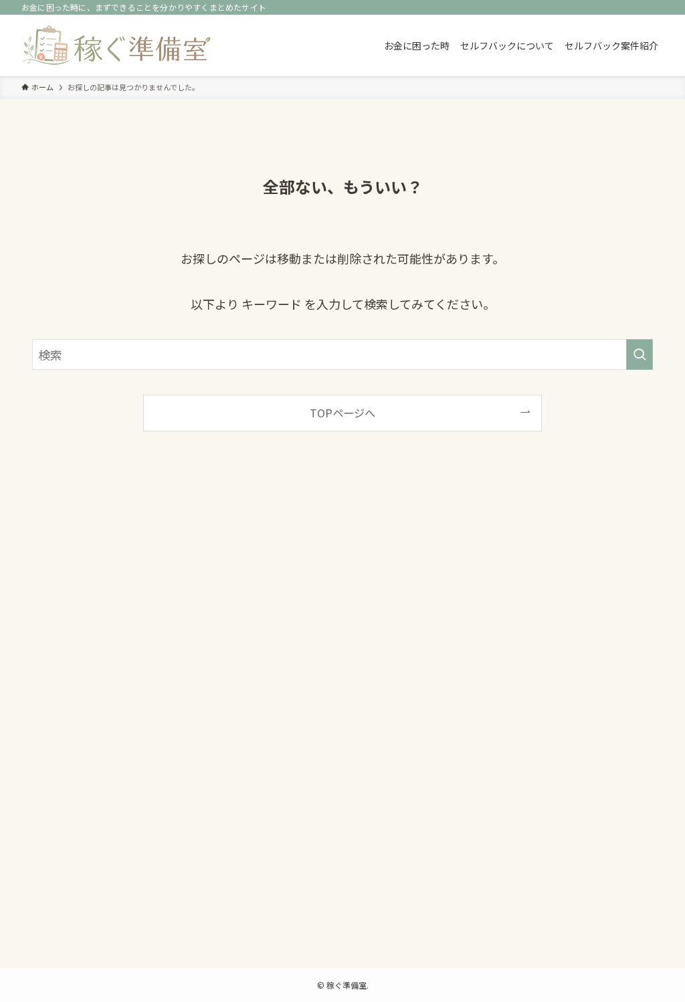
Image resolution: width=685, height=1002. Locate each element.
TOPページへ (342, 413)
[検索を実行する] (639, 354)
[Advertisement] (342, 710)
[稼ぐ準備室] (116, 45)
